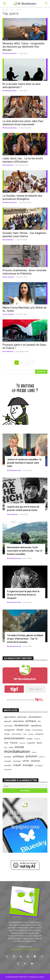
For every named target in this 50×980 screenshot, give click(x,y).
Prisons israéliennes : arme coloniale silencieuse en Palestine (24, 272)
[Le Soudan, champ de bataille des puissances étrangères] (25, 181)
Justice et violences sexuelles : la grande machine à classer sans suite (24, 462)
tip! (14, 689)
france (13, 742)
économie (7, 769)
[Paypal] (20, 956)
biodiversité (22, 725)
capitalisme (36, 725)
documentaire (37, 730)
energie (30, 734)
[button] (4, 3)
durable (7, 734)
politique (18, 756)
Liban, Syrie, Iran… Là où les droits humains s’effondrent (23, 160)
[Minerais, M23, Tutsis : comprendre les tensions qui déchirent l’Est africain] (25, 29)
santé (25, 760)
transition (8, 765)
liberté (39, 743)
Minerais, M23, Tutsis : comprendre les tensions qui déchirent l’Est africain (23, 46)
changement (9, 730)
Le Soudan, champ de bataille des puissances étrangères (22, 197)
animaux (31, 721)
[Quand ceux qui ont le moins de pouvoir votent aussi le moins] (25, 494)
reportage (17, 761)
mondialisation (17, 751)
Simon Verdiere (8, 277)
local (11, 747)
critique (28, 730)
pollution (31, 756)
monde (19, 747)
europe (29, 738)
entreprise (39, 734)
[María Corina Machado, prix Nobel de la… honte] (25, 293)
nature (34, 752)
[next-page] (32, 362)
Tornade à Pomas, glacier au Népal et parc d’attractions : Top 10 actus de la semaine (25, 638)
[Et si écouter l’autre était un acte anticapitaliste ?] (25, 70)
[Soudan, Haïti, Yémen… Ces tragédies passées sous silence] (25, 219)
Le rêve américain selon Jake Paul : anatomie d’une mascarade (23, 123)
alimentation (35, 716)
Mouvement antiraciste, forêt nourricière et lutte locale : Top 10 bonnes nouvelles (24, 550)
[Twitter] (18, 963)
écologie (28, 765)
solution (35, 760)
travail (17, 765)
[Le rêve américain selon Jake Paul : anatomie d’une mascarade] (25, 107)
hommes (22, 743)
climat (19, 729)
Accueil (5, 9)
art (39, 721)
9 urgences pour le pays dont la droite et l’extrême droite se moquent (23, 594)
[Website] (25, 963)
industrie (31, 742)
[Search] (46, 3)
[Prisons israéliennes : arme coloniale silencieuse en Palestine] (25, 256)
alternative (18, 721)
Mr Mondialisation (10, 53)
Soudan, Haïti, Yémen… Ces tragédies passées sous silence (24, 234)
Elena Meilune (8, 165)
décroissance (17, 734)
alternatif (7, 721)
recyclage (7, 761)
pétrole (41, 757)
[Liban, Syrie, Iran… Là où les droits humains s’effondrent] (25, 144)
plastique (7, 756)
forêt (6, 743)
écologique (39, 765)
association (8, 725)
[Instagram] (14, 956)
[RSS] (27, 956)
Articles (5, 39)
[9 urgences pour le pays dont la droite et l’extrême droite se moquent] (25, 582)
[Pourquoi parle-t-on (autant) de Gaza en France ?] (25, 330)
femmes (37, 739)
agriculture (10, 716)
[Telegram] (34, 956)
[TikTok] (41, 956)
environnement (14, 738)
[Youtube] (31, 963)
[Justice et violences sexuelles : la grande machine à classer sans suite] (25, 450)
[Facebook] (7, 956)
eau (24, 734)
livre (5, 747)
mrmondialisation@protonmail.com (25, 949)
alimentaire (22, 717)
